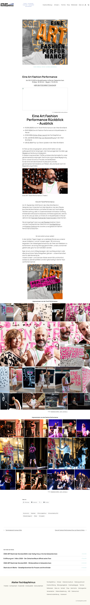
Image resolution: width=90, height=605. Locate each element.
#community (26, 513)
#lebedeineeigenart (27, 516)
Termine (43, 66)
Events (34, 66)
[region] (45, 99)
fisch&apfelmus (55, 224)
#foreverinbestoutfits (53, 513)
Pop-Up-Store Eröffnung (47, 138)
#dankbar (33, 513)
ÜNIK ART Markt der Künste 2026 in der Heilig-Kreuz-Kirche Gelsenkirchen (30, 554)
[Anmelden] (85, 5)
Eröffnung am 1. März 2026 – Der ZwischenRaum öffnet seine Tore (27, 558)
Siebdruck (39, 66)
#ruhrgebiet (42, 516)
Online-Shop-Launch (40, 135)
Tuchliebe (48, 66)
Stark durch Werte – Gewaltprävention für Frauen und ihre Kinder (27, 567)
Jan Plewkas (45, 222)
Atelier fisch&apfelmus (23, 582)
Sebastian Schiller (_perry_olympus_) (61, 112)
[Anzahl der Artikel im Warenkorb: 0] (88, 5)
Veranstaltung (53, 66)
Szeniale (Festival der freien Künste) (43, 218)
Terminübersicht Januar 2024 (14, 530)
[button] (24, 99)
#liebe (35, 516)
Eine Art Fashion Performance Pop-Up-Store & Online (69, 530)
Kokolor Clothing (31, 226)
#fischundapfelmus (41, 513)
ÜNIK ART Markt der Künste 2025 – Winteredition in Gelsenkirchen (27, 563)
